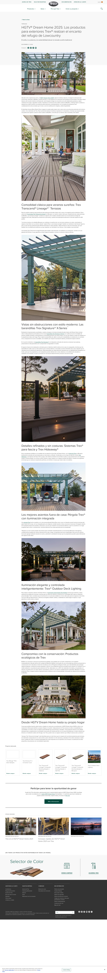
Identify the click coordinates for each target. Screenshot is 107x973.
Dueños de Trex (9, 892)
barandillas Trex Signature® (42, 342)
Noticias (24, 892)
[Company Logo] (53, 3)
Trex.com (67, 795)
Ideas (42, 9)
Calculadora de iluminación (44, 891)
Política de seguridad (59, 894)
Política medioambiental (59, 901)
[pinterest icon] (31, 48)
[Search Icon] (102, 9)
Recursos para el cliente (10, 894)
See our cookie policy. (9, 970)
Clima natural (8, 898)
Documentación (66, 2)
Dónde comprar (10, 773)
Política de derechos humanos (61, 896)
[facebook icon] (28, 48)
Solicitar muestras (40, 2)
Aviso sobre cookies (58, 892)
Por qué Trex (55, 9)
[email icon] (36, 48)
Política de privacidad (59, 889)
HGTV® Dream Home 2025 (47, 98)
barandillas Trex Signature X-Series (55, 334)
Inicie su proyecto (72, 9)
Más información (53, 801)
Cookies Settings (66, 969)
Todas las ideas (26, 19)
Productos (30, 9)
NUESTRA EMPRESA (27, 886)
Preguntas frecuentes (10, 891)
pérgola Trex (27, 522)
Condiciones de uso (58, 903)
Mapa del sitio (57, 905)
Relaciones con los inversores (28, 896)
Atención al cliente (80, 2)
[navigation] (53, 2)
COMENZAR (41, 886)
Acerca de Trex (26, 2)
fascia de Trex (72, 453)
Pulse (23, 894)
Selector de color (42, 889)
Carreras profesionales (27, 891)
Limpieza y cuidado (9, 900)
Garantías (7, 896)
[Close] (104, 969)
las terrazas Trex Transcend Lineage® (36, 214)
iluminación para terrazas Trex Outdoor (57, 593)
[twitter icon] (33, 48)
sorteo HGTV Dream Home (48, 794)
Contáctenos (8, 889)
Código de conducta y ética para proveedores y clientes (61, 898)
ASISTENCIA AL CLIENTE (11, 886)
